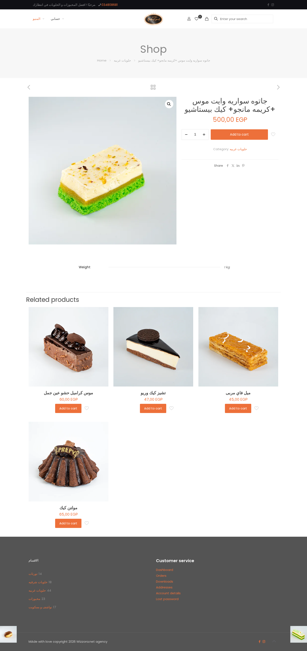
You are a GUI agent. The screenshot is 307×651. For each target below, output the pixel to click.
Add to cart (239, 134)
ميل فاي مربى (238, 393)
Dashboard (164, 570)
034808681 (109, 5)
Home (102, 60)
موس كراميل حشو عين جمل (68, 393)
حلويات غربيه (122, 60)
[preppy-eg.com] (153, 18)
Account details (168, 593)
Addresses (164, 587)
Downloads (164, 581)
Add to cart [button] (68, 408)
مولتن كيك (68, 508)
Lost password (167, 599)
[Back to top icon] (274, 641)
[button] (169, 104)
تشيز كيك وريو (153, 393)
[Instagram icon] (272, 5)
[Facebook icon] (268, 5)
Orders (161, 575)
